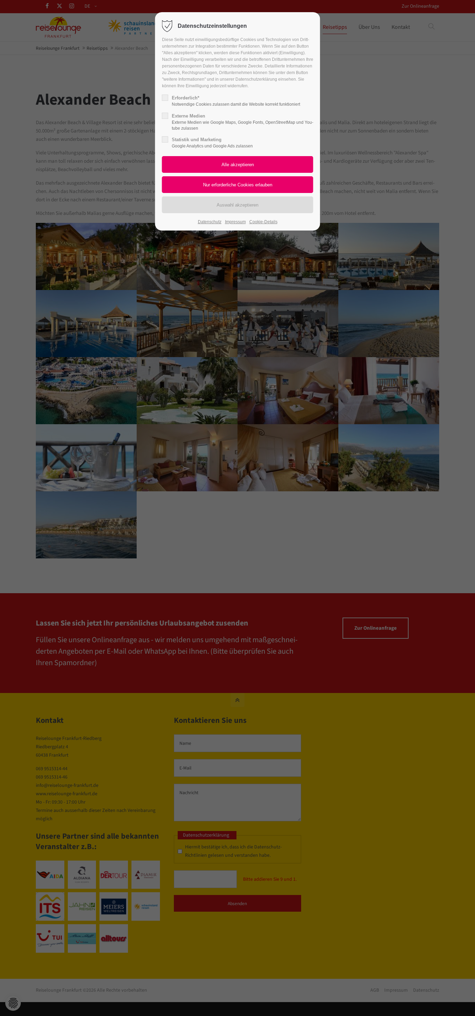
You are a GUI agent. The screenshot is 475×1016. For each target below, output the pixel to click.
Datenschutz (210, 221)
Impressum (235, 221)
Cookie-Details (263, 221)
